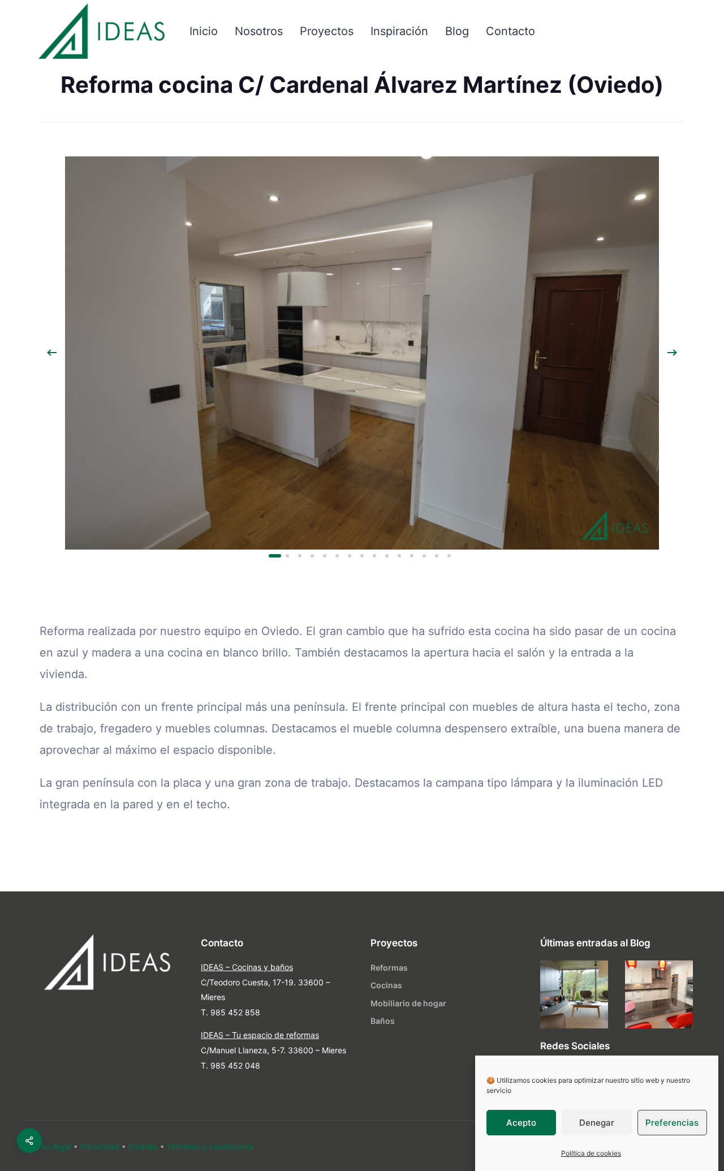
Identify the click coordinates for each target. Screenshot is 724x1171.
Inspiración (399, 31)
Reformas (389, 967)
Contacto (510, 31)
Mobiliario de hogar (408, 1003)
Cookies (143, 1146)
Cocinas (386, 985)
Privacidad (99, 1146)
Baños (382, 1021)
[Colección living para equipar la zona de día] (574, 994)
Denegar (596, 1122)
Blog (457, 31)
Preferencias (672, 1122)
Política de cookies (591, 1153)
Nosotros (259, 31)
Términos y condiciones (210, 1146)
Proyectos (327, 31)
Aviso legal (51, 1146)
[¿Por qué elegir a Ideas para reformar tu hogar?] (659, 994)
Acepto (521, 1122)
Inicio (203, 31)
